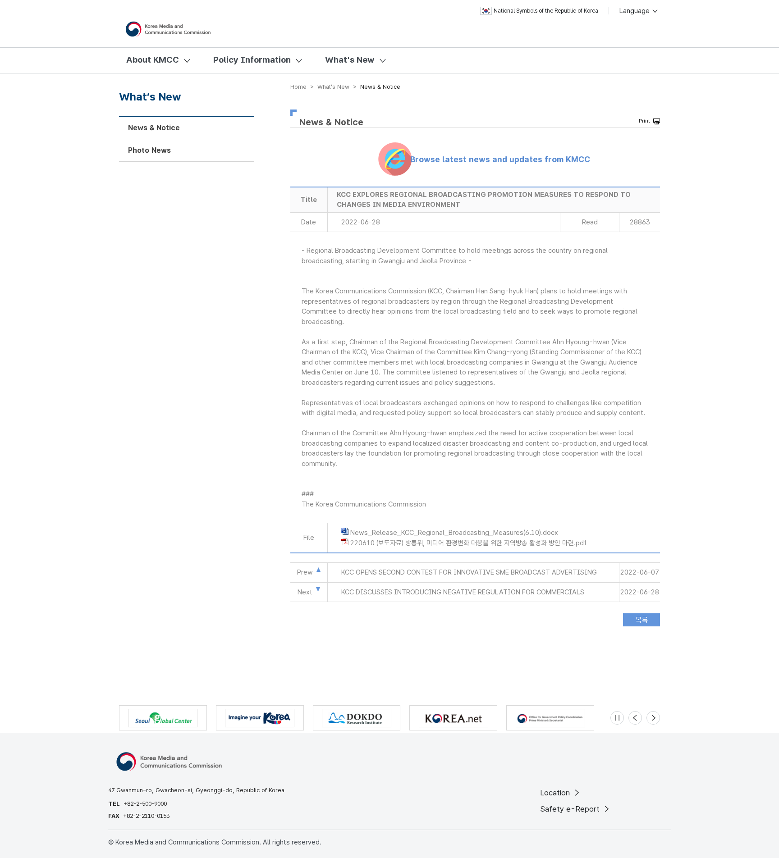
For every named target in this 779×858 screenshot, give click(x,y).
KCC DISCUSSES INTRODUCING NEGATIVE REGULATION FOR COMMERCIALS (462, 592)
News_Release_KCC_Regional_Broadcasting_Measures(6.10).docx (454, 533)
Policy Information (252, 60)
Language (635, 11)
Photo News (149, 150)
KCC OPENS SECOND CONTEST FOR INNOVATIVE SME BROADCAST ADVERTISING (469, 572)
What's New (350, 60)
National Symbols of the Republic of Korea (546, 11)
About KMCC (152, 60)
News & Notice (154, 127)
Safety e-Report (571, 808)
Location (556, 792)
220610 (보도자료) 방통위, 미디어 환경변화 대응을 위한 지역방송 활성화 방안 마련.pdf (468, 543)
